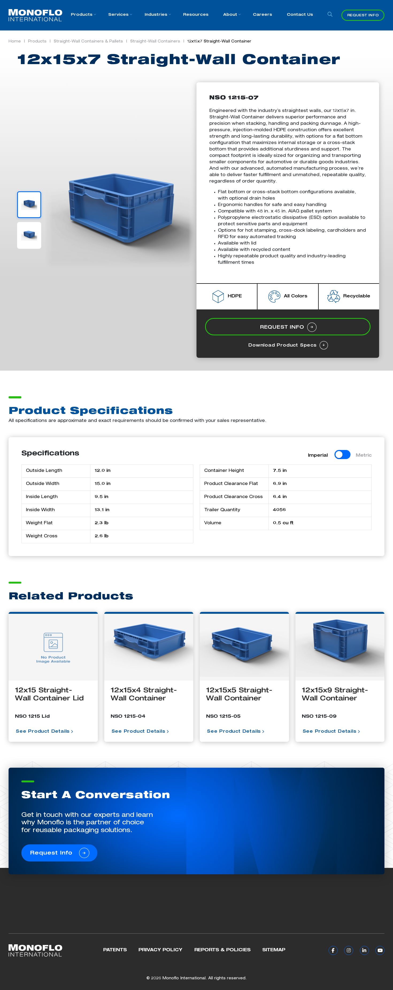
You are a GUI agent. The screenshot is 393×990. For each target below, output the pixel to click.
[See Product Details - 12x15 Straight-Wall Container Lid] (53, 647)
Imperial (318, 456)
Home (15, 42)
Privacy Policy (160, 950)
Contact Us (300, 15)
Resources (196, 15)
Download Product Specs (283, 346)
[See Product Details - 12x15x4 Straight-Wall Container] (149, 647)
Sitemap (273, 950)
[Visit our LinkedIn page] (363, 950)
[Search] (330, 15)
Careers (262, 15)
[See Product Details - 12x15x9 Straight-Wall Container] (340, 647)
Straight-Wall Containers (155, 42)
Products (82, 15)
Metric (364, 456)
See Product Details (43, 732)
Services (118, 15)
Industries (156, 15)
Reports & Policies (222, 950)
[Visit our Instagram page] (347, 950)
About (230, 15)
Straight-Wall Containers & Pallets (88, 42)
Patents (115, 950)
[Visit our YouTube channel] (379, 950)
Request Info (363, 15)
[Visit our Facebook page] (332, 950)
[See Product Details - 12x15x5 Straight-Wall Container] (244, 647)
